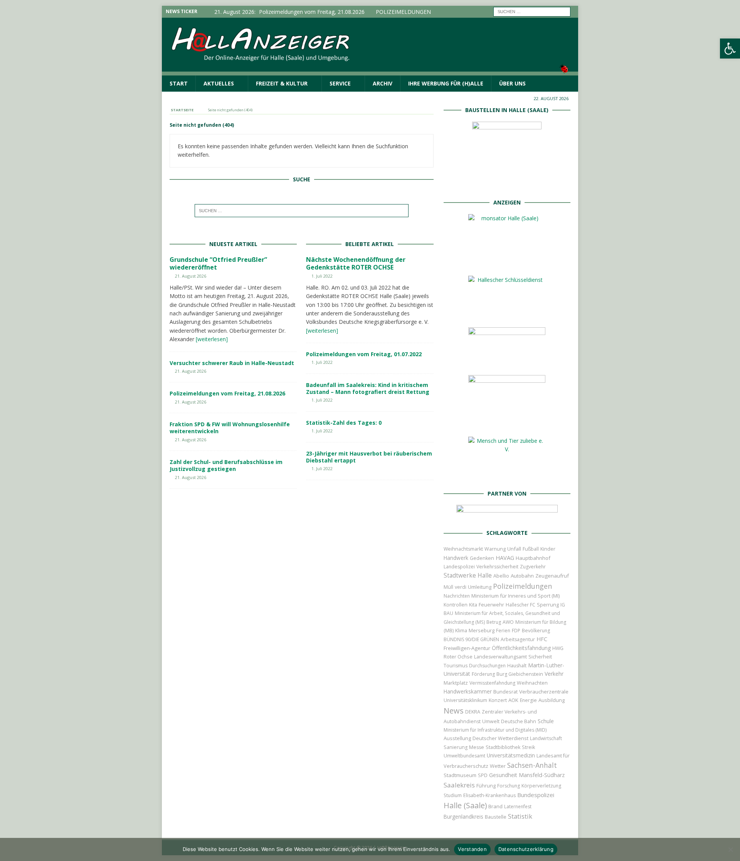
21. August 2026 (190, 276)
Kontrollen (456, 604)
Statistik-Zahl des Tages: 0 (344, 422)
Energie (528, 700)
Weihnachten (532, 682)
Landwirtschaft (546, 738)
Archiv (382, 83)
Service (340, 83)
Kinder (547, 548)
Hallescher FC (520, 604)
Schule (546, 721)
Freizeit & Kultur (282, 83)
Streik (528, 747)
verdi (460, 587)
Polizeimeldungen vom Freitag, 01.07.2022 (364, 354)
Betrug (493, 622)
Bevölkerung (536, 630)
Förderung (483, 674)
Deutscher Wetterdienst (500, 738)
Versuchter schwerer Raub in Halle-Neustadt (232, 363)
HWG (557, 648)
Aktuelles (219, 83)
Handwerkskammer (468, 691)
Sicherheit (540, 656)
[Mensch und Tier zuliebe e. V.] (506, 475)
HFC (541, 639)
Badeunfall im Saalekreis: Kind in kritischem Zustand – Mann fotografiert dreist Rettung (367, 388)
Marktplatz (456, 682)
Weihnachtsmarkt (463, 549)
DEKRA (472, 712)
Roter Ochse (458, 656)
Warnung (495, 549)
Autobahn (522, 575)
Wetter (498, 765)
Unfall (514, 548)
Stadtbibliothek (503, 747)
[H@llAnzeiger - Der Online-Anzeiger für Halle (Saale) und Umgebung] (370, 70)
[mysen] (506, 422)
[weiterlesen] (212, 339)
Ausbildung (551, 700)
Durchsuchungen (487, 665)
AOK (513, 700)
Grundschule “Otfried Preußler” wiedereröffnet (218, 263)
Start (179, 83)
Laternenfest (517, 806)
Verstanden (472, 849)
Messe (476, 747)
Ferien (503, 630)
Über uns (512, 83)
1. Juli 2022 (322, 276)
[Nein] (730, 849)
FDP (516, 630)
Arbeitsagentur (518, 639)
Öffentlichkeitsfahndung (521, 648)
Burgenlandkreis (463, 816)
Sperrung (548, 604)
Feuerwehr (491, 604)
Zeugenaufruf (552, 575)
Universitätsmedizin (511, 755)
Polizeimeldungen (522, 586)
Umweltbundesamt (464, 755)
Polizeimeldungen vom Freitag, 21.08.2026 (227, 393)
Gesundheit (503, 775)
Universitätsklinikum (465, 700)
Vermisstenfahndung (492, 683)
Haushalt (516, 665)
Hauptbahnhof (533, 557)
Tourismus (456, 665)
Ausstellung (457, 738)
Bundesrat (505, 691)
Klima (461, 630)
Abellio (501, 575)
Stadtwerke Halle (468, 575)
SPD (483, 775)
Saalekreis (459, 785)
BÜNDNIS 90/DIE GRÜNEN (471, 639)
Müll (448, 587)
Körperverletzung (541, 785)
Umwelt (491, 721)
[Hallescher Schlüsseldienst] (506, 313)
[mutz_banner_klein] (507, 514)
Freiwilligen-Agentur (467, 648)
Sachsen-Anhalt (532, 765)
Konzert (498, 700)
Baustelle (495, 817)
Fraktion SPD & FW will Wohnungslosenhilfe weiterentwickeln (230, 427)
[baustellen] (507, 184)
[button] (730, 49)
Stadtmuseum (460, 775)
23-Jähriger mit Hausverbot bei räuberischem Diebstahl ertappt (369, 457)
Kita (473, 604)
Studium (453, 795)
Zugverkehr (533, 566)
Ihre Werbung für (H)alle (445, 83)
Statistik (520, 816)
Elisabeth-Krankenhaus (489, 795)
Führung (486, 785)
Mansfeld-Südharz (542, 775)
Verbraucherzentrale (543, 691)
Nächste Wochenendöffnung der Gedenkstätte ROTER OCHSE (355, 263)
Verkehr (554, 673)
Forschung (508, 785)
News (454, 710)
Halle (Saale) (465, 805)
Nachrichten (457, 596)
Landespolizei (459, 566)
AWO (508, 622)
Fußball (531, 549)
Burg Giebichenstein (519, 674)
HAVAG (505, 557)
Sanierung (456, 747)
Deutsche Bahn (518, 721)
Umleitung (479, 586)
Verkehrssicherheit (497, 566)
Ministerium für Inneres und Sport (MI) (515, 595)
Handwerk (456, 557)
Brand (495, 806)
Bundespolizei (535, 795)
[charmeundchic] (506, 360)
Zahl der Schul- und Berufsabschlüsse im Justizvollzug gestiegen (226, 465)
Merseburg (481, 630)
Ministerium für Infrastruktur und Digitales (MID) (495, 730)
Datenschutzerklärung (525, 849)
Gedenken (482, 558)
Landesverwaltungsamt (500, 656)
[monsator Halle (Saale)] (506, 261)
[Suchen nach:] (531, 11)
